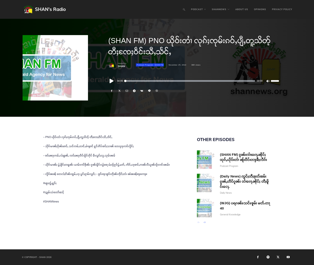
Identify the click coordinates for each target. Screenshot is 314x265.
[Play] (111, 81)
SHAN (121, 66)
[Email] (126, 91)
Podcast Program (145, 65)
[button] (184, 9)
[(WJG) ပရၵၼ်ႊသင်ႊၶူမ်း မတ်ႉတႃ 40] (206, 208)
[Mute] (268, 81)
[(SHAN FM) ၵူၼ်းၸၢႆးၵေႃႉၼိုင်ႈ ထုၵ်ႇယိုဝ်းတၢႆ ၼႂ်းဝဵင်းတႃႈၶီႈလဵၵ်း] (206, 159)
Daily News (226, 193)
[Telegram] (134, 91)
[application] (193, 81)
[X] (119, 91)
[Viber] (156, 91)
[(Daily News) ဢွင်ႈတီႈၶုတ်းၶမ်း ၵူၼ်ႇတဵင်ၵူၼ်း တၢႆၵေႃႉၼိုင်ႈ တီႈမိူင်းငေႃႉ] (206, 183)
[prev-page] (199, 223)
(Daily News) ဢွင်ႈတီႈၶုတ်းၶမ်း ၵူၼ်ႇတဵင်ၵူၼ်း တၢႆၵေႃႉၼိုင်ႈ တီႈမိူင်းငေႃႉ (244, 181)
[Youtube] (288, 257)
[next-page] (204, 223)
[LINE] (149, 91)
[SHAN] (113, 65)
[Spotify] (268, 257)
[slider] (275, 81)
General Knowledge (230, 214)
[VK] (141, 91)
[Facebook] (111, 91)
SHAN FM (159, 65)
